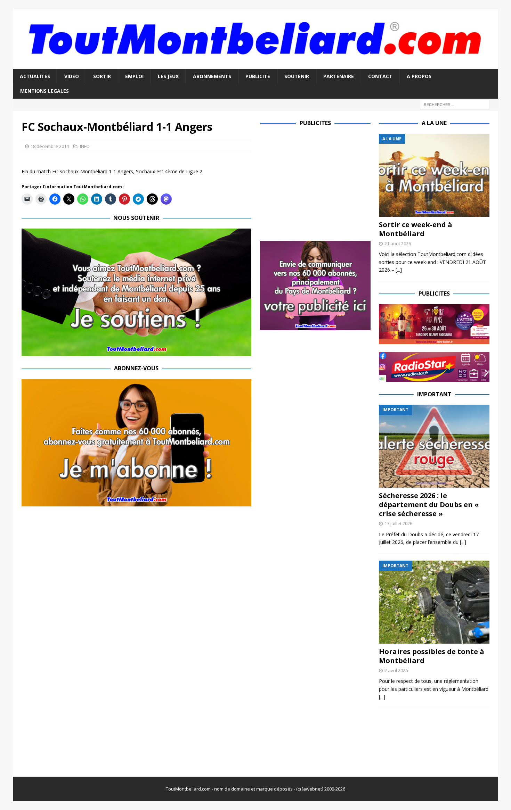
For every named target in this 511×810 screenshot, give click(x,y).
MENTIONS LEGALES (44, 91)
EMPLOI (134, 76)
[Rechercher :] (454, 104)
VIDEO (71, 76)
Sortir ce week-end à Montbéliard (415, 229)
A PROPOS (419, 76)
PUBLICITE (257, 76)
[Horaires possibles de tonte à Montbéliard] (434, 602)
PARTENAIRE (338, 76)
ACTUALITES (35, 76)
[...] (399, 269)
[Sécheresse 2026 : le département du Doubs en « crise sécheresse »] (434, 446)
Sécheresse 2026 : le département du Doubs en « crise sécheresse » (429, 504)
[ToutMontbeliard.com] (255, 65)
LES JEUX (168, 76)
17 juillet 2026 (398, 523)
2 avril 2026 (396, 670)
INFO (85, 146)
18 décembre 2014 (50, 146)
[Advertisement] (318, 182)
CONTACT (380, 76)
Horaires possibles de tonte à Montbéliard (431, 656)
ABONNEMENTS (212, 76)
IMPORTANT (434, 394)
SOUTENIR (296, 76)
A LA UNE (434, 123)
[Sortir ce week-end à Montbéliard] (434, 175)
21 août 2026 (397, 243)
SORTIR (102, 76)
